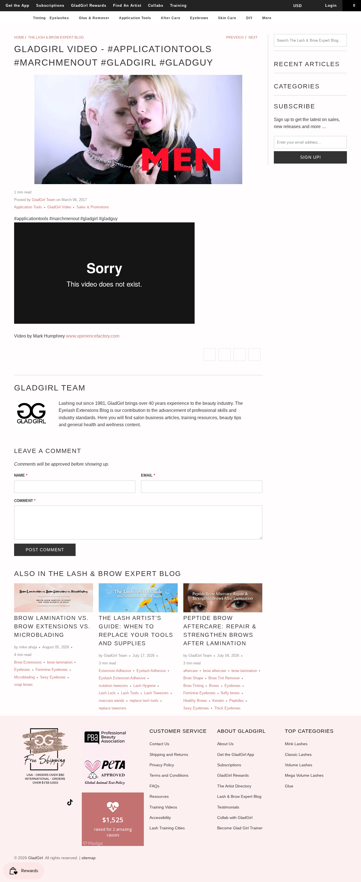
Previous (234, 37)
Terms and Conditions (168, 775)
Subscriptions (50, 5)
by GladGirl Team (41, 200)
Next (253, 37)
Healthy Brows (195, 700)
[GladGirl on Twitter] (21, 803)
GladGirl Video (59, 207)
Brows (214, 686)
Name (20, 475)
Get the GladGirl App (235, 754)
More (267, 18)
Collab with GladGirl (234, 817)
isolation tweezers (113, 686)
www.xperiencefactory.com (92, 336)
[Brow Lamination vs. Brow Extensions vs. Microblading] (53, 598)
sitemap (89, 858)
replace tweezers (112, 708)
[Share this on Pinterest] (240, 354)
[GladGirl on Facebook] (31, 803)
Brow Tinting (193, 686)
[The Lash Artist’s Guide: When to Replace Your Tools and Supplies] (138, 598)
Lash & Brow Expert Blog (239, 796)
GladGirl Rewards (88, 5)
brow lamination (59, 662)
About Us (225, 744)
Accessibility (160, 817)
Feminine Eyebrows (52, 669)
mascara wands (111, 700)
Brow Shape (193, 678)
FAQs (154, 786)
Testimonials (228, 807)
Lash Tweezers (156, 693)
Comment (25, 501)
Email (148, 475)
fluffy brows (230, 693)
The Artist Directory (234, 786)
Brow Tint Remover (224, 678)
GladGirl (35, 858)
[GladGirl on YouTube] (41, 803)
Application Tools (135, 18)
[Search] (351, 20)
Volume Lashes (298, 765)
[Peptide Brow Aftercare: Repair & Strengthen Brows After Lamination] (222, 598)
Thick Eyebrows (227, 708)
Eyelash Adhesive (151, 671)
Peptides (236, 700)
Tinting (39, 18)
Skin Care (227, 18)
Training (178, 5)
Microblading (24, 677)
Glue (289, 786)
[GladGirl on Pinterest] (51, 803)
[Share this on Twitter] (210, 354)
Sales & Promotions (92, 207)
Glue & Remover (95, 18)
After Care (171, 18)
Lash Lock (107, 693)
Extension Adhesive (115, 671)
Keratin (218, 700)
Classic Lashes (298, 754)
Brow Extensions (28, 662)
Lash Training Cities (167, 828)
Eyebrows (200, 18)
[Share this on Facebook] (225, 354)
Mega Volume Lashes (304, 775)
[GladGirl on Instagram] (61, 803)
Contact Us (159, 744)
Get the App (17, 5)
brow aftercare (214, 671)
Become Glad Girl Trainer (240, 828)
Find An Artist (127, 5)
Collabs (155, 5)
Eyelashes (60, 18)
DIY (250, 18)
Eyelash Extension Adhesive (122, 678)
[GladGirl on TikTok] (70, 803)
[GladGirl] (17, 11)
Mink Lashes (296, 744)
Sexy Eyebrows (53, 677)
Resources (159, 796)
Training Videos (163, 807)
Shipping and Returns (168, 754)
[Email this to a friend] (254, 354)
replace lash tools (144, 700)
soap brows (23, 684)
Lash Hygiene (144, 686)
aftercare (190, 671)
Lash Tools (130, 693)
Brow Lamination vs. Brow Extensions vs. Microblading (52, 626)
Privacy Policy (161, 765)
